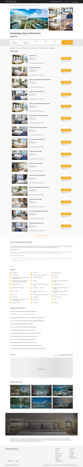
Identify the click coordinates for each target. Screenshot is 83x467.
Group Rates (72, 453)
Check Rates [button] (66, 58)
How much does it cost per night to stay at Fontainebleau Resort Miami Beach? (27, 317)
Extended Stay (72, 456)
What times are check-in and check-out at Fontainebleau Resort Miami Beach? (27, 320)
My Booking (60, 1)
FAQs (56, 452)
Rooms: (36, 41)
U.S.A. (19, 5)
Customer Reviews (58, 453)
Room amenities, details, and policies (36, 63)
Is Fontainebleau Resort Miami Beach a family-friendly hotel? (23, 342)
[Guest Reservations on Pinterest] (14, 461)
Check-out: (25, 41)
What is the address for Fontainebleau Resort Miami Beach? (23, 311)
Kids (54, 41)
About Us (57, 450)
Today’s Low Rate (66, 61)
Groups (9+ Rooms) (53, 1)
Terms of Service (58, 455)
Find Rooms (67, 42)
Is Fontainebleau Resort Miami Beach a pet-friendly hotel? (22, 330)
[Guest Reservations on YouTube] (17, 461)
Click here (31, 441)
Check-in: (13, 41)
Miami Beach (23, 5)
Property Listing (58, 459)
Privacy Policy (57, 456)
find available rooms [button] (41, 235)
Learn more (52, 48)
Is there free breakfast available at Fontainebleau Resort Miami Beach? (25, 333)
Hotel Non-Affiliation (59, 461)
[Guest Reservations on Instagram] (11, 461)
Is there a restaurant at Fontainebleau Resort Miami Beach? (23, 327)
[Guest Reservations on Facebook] (6, 461)
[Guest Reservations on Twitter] (8, 461)
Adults (46, 41)
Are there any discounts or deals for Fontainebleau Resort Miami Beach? (26, 345)
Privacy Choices (72, 458)
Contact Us (72, 450)
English (66, 1)
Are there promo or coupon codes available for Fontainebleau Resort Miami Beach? (28, 348)
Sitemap (56, 458)
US (72, 355)
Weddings (71, 455)
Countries (15, 5)
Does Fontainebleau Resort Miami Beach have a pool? (21, 324)
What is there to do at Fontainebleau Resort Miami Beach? (23, 339)
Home (11, 5)
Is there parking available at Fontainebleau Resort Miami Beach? (24, 336)
